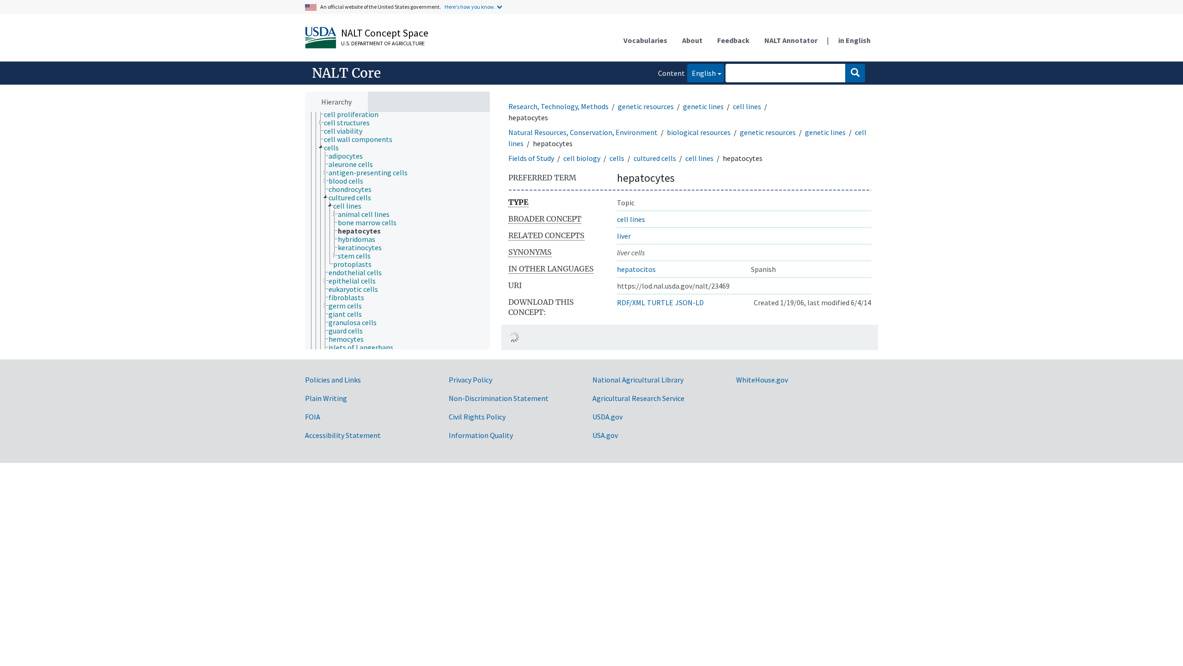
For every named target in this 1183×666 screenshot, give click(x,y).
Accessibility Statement (343, 435)
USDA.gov (607, 416)
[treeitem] (355, 114)
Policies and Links (333, 379)
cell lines (747, 106)
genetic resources (646, 106)
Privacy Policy (470, 379)
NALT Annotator (790, 40)
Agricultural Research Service (638, 398)
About (692, 40)
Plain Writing (326, 398)
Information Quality (481, 435)
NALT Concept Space (384, 32)
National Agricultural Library (637, 379)
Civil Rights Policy (477, 416)
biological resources (699, 132)
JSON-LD (689, 302)
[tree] (397, 231)
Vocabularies (645, 40)
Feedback (733, 40)
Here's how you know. (470, 6)
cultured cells (655, 158)
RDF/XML (631, 302)
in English (854, 40)
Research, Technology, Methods (558, 106)
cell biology (581, 158)
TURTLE (660, 302)
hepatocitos (636, 269)
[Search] (855, 73)
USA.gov (605, 435)
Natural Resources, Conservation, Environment (583, 132)
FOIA (312, 416)
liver (624, 235)
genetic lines (703, 106)
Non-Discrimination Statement (499, 398)
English (701, 73)
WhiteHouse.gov (762, 379)
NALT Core (346, 73)
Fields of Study (531, 158)
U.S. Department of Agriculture (383, 43)
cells (617, 158)
